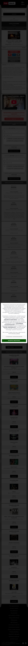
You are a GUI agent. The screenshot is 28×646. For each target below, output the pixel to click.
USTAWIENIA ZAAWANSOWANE (14, 336)
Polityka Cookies (15, 333)
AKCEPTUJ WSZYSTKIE (14, 340)
